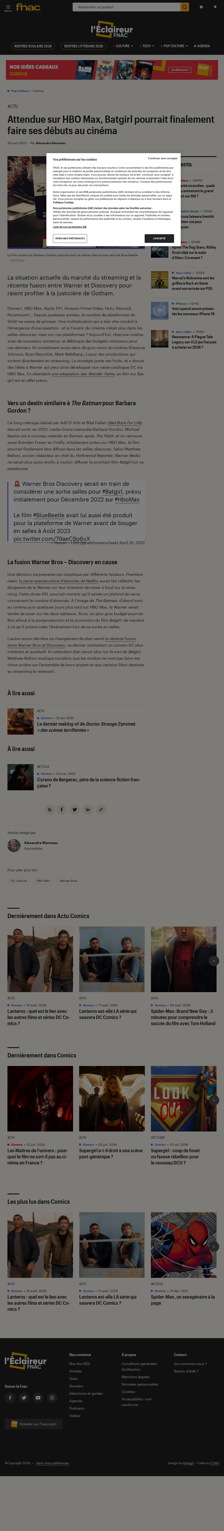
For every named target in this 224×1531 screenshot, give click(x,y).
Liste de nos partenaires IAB (70, 226)
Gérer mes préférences (70, 238)
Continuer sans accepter (162, 158)
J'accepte (159, 238)
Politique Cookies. (63, 202)
